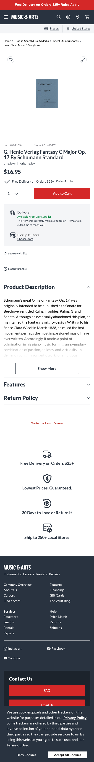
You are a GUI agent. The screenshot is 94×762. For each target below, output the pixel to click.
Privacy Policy (75, 717)
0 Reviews (10, 163)
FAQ (47, 690)
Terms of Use (17, 745)
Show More (47, 368)
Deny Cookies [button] (26, 755)
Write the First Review (47, 423)
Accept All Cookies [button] (67, 755)
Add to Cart (62, 193)
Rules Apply (70, 4)
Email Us (47, 705)
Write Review (27, 163)
